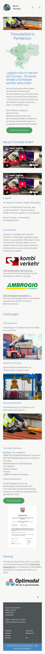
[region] (22, 23)
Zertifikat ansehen (14, 500)
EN (27, 638)
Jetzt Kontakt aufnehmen (19, 130)
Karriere (7, 635)
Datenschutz (30, 633)
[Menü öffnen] (32, 7)
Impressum (29, 631)
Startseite (8, 631)
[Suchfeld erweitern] (39, 7)
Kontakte (8, 638)
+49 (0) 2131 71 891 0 (18, 619)
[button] (40, 20)
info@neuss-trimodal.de (18, 622)
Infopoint (8, 633)
